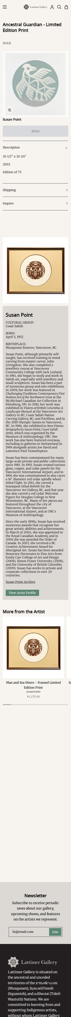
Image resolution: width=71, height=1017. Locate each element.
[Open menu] (3, 7)
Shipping (9, 190)
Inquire (8, 203)
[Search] (57, 7)
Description (11, 147)
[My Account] (50, 7)
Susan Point (12, 119)
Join (55, 932)
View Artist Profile (22, 593)
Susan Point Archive (20, 582)
